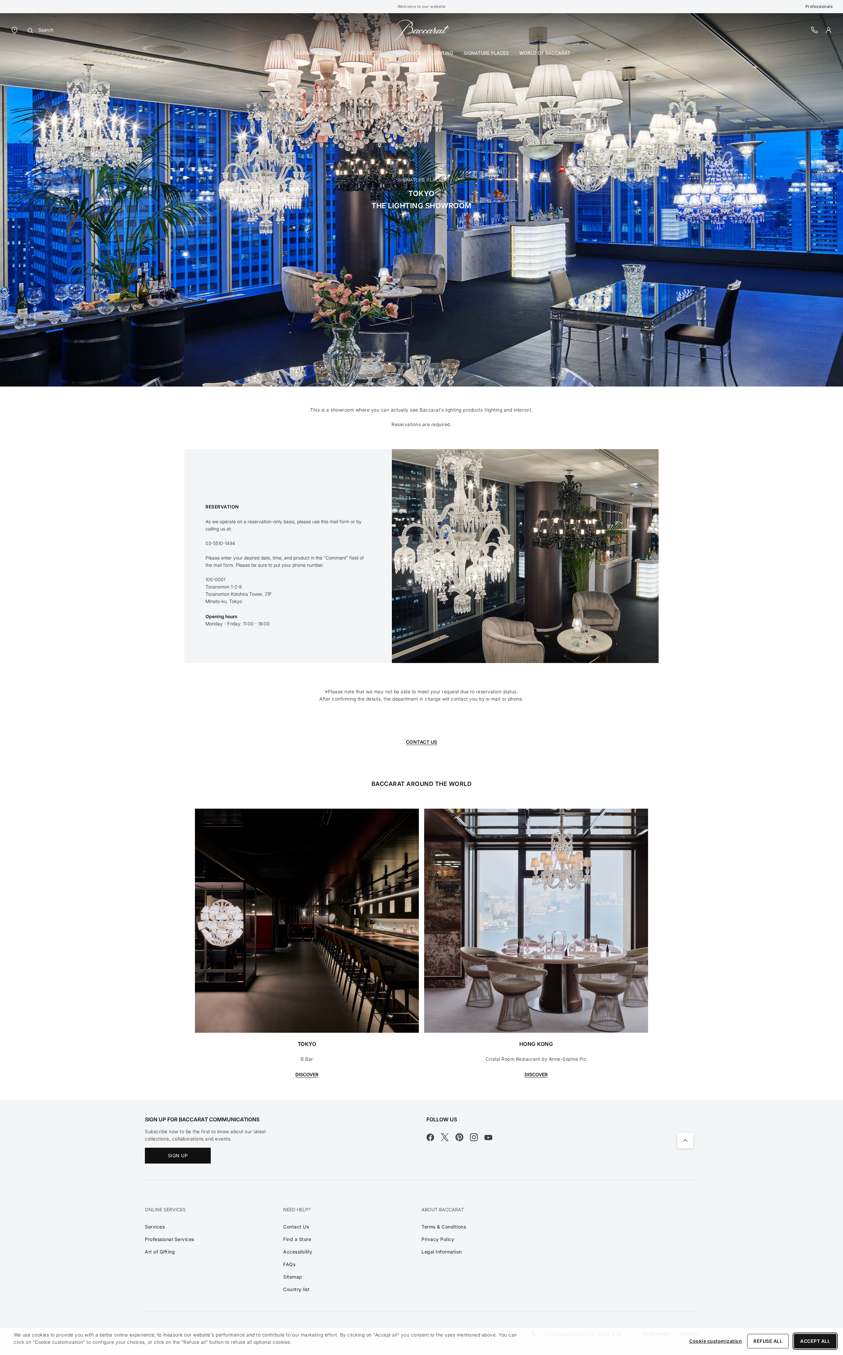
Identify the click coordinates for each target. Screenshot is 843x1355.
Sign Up (178, 1155)
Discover (306, 1074)
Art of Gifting (160, 1251)
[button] (828, 30)
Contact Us (296, 1226)
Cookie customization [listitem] (715, 1341)
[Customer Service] (815, 29)
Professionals (819, 6)
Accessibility (298, 1251)
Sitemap (292, 1277)
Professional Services (169, 1239)
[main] (421, 556)
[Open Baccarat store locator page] (14, 29)
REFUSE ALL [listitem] (767, 1341)
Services (155, 1226)
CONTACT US (421, 742)
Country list (296, 1289)
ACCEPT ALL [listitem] (815, 1341)
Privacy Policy (438, 1239)
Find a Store (297, 1239)
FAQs (289, 1264)
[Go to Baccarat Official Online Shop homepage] (421, 30)
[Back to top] (685, 1140)
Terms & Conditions (444, 1226)
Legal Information (442, 1251)
